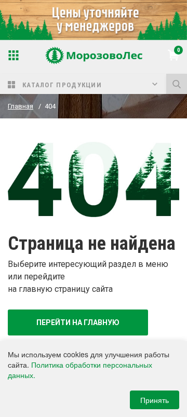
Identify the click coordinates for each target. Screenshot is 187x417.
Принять (154, 400)
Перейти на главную (77, 322)
